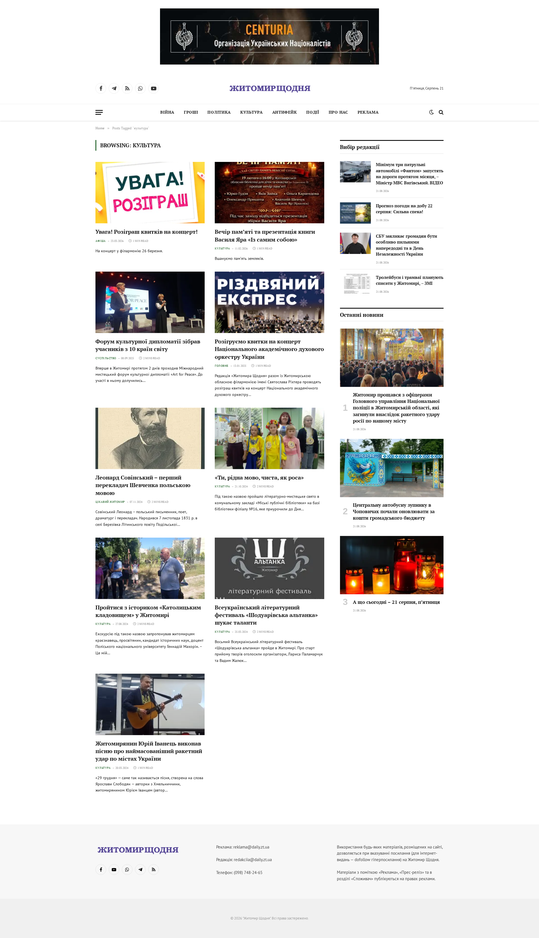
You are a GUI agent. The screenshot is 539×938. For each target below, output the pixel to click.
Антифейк (284, 112)
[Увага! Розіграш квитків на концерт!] (150, 192)
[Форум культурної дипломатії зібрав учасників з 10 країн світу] (150, 302)
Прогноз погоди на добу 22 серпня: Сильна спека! (404, 208)
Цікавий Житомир (110, 502)
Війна (167, 112)
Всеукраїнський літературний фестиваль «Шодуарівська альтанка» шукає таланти (266, 615)
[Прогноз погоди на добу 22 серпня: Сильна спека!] (355, 213)
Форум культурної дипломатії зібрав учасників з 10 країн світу (147, 345)
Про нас (338, 112)
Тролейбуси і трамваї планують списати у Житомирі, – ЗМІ (409, 280)
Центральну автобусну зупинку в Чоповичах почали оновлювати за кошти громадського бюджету (394, 511)
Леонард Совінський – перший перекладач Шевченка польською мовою (142, 485)
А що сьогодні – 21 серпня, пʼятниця (396, 602)
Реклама (368, 112)
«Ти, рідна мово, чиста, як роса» (259, 477)
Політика (219, 112)
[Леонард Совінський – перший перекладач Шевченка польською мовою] (150, 438)
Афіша (100, 241)
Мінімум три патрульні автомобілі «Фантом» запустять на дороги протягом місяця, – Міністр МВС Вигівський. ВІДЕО (409, 173)
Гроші (191, 112)
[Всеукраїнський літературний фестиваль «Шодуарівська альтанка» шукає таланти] (269, 568)
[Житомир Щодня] (269, 88)
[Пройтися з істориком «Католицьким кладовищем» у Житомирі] (150, 568)
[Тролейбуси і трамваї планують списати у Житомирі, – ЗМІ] (355, 284)
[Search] (441, 112)
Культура (251, 112)
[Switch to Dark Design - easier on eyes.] (431, 112)
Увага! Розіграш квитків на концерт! (146, 231)
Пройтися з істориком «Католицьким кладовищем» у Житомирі (148, 611)
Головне (222, 366)
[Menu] (99, 112)
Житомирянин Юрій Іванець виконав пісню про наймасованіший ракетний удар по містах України (148, 751)
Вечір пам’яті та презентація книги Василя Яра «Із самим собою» (265, 235)
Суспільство (105, 358)
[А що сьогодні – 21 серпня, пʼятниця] (392, 565)
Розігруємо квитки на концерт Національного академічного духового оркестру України (269, 349)
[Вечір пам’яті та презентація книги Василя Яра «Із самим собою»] (269, 192)
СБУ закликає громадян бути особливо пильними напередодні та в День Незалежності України (406, 245)
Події (312, 112)
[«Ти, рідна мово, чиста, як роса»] (269, 438)
